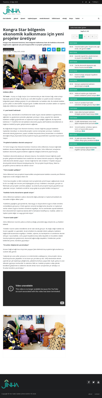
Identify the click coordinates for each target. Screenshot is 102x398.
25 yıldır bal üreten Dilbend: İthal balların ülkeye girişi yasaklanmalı (85, 139)
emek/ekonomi (44, 18)
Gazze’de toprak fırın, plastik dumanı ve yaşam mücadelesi (86, 57)
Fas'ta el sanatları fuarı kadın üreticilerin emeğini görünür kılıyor (85, 104)
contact (97, 394)
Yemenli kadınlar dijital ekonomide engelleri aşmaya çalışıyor (86, 149)
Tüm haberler (7, 18)
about (90, 394)
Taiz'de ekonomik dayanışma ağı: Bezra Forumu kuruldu (85, 66)
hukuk (77, 18)
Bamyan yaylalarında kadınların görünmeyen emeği (85, 85)
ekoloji (64, 18)
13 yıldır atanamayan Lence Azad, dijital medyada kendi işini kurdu (85, 122)
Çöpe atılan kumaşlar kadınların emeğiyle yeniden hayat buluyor (85, 113)
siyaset (23, 18)
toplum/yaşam (32, 18)
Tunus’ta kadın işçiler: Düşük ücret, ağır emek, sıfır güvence (87, 48)
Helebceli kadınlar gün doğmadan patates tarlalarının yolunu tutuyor (85, 94)
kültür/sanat (56, 18)
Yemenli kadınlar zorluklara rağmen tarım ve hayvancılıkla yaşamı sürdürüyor (86, 129)
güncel (16, 18)
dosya (71, 18)
